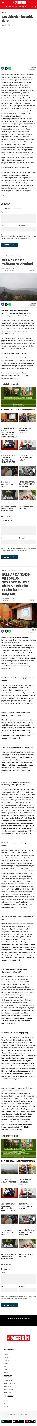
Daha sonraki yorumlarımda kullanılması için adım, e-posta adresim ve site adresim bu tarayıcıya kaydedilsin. (18, 237)
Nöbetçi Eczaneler (9, 1383)
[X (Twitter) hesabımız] (18, 1321)
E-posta (22, 225)
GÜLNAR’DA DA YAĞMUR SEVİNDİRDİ (16, 7)
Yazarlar (6, 1407)
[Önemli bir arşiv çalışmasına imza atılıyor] (9, 473)
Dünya (6, 1372)
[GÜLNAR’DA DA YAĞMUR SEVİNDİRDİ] (9, 1170)
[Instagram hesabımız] (21, 1321)
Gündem (32, 270)
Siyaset (6, 1363)
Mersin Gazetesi (8, 1381)
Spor (5, 1366)
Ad (2, 225)
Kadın (5, 1369)
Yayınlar (6, 1404)
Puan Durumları (8, 1389)
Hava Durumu (8, 1386)
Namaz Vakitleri (8, 1392)
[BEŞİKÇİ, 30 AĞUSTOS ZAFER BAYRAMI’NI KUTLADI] (27, 446)
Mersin (6, 1354)
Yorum (3, 212)
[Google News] (32, 69)
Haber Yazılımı (22, 1415)
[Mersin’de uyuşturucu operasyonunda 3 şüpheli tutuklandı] (9, 497)
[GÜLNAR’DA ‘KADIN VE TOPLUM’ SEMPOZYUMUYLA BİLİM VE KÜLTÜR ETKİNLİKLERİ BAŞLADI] (9, 419)
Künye (5, 1401)
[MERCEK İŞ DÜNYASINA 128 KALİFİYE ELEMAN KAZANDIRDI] (27, 473)
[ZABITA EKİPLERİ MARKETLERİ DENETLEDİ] (27, 419)
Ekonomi (6, 1360)
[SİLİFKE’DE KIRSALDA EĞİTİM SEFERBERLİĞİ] (18, 397)
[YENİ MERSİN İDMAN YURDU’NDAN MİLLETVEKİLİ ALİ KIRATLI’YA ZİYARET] (9, 446)
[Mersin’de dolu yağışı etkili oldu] (27, 497)
